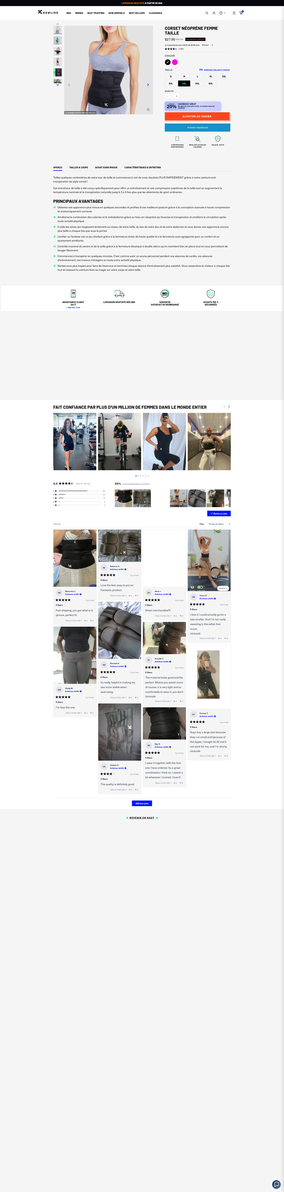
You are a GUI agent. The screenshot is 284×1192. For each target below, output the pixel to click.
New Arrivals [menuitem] (117, 13)
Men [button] (68, 13)
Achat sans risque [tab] (106, 167)
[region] (173, 498)
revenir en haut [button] (142, 817)
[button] (207, 13)
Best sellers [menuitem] (137, 13)
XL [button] (210, 76)
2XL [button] (224, 76)
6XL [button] (211, 83)
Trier (202, 523)
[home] (48, 12)
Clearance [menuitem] (155, 13)
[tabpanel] (142, 224)
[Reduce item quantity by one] (167, 96)
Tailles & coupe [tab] (78, 167)
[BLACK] (168, 62)
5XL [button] (197, 83)
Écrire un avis (222, 514)
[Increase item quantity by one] (176, 96)
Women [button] (79, 13)
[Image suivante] (228, 498)
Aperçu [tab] (57, 167)
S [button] (171, 76)
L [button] (197, 76)
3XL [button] (171, 83)
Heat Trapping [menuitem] (95, 13)
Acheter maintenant (197, 127)
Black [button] (168, 62)
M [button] (184, 76)
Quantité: (169, 91)
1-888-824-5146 (73, 307)
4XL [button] (184, 83)
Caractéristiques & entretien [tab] (143, 167)
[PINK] (175, 62)
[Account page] (214, 13)
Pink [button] (175, 62)
